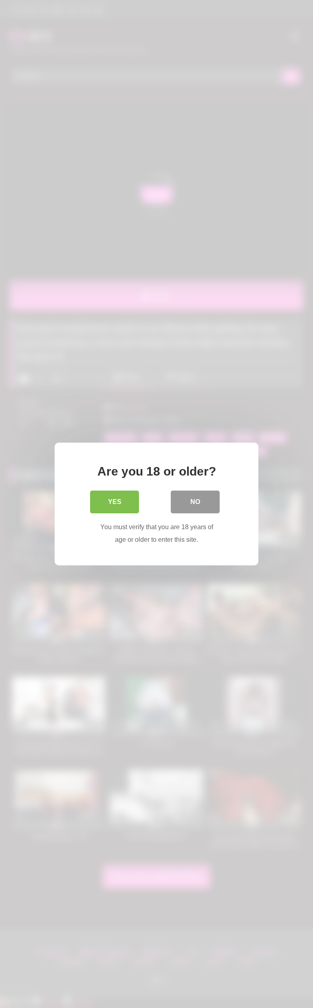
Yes (114, 501)
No (195, 501)
